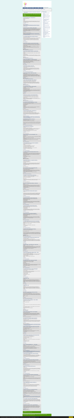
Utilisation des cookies (38, 414)
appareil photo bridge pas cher (26, 25)
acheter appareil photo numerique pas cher (46, 27)
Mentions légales (26, 414)
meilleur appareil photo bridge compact (32, 25)
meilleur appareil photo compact (46, 26)
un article (38, 9)
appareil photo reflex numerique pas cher (46, 16)
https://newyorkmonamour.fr (27, 395)
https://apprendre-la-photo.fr (27, 267)
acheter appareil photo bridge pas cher (35, 396)
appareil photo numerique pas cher (46, 18)
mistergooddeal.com (26, 24)
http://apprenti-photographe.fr (27, 196)
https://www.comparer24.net (27, 150)
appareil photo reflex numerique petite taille (46, 36)
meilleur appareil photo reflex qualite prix (28, 324)
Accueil (24, 9)
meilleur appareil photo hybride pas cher (46, 13)
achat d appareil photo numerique (46, 31)
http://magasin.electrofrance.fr (27, 373)
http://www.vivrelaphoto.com (27, 350)
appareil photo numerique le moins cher (46, 14)
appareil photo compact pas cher (46, 15)
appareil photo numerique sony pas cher (46, 24)
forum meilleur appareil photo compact (46, 25)
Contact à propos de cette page (44, 414)
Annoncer (41, 9)
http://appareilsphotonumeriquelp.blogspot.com (28, 71)
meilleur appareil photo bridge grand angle (30, 351)
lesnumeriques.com (26, 310)
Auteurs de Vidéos (32, 9)
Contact (44, 9)
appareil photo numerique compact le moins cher (45, 23)
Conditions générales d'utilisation (32, 414)
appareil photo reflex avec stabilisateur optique (30, 116)
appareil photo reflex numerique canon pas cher (46, 34)
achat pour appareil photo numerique (45, 30)
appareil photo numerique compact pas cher (30, 33)
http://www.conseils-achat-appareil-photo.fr (28, 298)
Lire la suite (24, 31)
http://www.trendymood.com (27, 358)
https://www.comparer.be (26, 204)
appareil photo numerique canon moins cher (46, 29)
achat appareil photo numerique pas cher (46, 21)
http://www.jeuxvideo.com (26, 141)
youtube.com (25, 64)
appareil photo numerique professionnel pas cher (45, 32)
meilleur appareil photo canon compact (46, 35)
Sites (29, 9)
